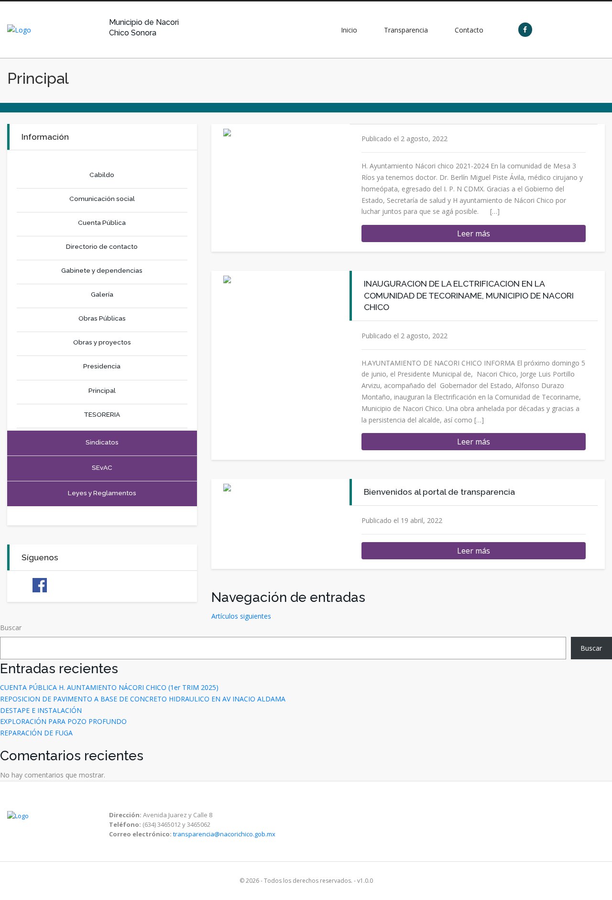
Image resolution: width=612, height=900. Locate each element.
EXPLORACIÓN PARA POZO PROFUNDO (63, 721)
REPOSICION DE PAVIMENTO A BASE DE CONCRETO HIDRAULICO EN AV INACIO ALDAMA (142, 698)
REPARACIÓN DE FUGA (36, 732)
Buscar (11, 627)
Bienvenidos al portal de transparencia (439, 492)
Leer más (473, 233)
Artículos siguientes (241, 616)
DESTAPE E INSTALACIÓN (41, 710)
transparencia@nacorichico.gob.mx (224, 834)
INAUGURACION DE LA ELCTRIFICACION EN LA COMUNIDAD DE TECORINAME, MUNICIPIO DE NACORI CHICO (469, 295)
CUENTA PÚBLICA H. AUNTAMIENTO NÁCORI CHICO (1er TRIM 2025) (109, 687)
